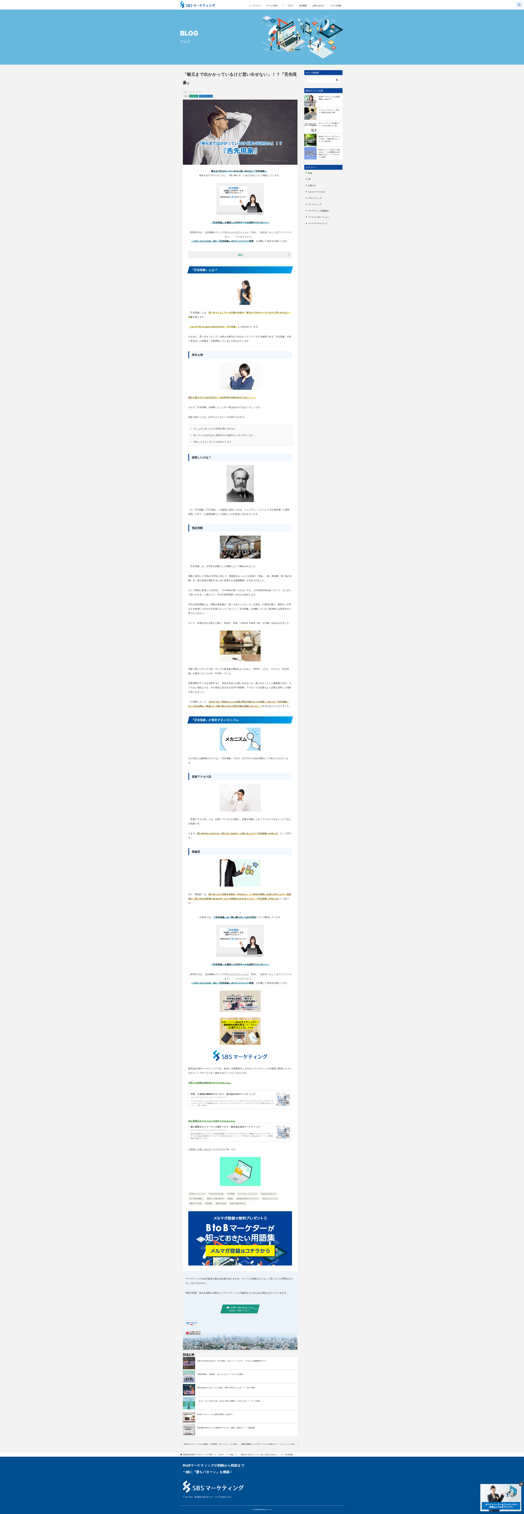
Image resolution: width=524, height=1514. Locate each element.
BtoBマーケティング (197, 1194)
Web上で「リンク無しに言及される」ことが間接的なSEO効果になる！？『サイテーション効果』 (329, 153)
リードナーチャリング (317, 223)
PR (309, 179)
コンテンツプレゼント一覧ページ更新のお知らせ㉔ (329, 111)
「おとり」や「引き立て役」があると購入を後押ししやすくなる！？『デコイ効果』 (229, 1401)
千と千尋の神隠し (196, 1199)
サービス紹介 (272, 5)
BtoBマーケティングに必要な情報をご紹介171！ (329, 98)
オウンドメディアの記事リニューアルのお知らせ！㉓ (329, 124)
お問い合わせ (318, 5)
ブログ (290, 5)
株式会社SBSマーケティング (248, 1199)
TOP (197, 1454)
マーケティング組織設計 (318, 210)
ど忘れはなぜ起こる (268, 1194)
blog (185, 96)
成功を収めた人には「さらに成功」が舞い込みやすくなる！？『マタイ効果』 (226, 1388)
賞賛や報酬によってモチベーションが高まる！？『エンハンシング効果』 (269, 1444)
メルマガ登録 (335, 5)
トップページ (255, 5)
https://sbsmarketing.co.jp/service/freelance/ (208, 1130)
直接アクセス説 (195, 1203)
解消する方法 (221, 1203)
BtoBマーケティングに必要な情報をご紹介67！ (215, 1414)
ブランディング (314, 198)
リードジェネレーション (318, 217)
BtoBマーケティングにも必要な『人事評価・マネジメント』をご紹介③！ (212, 1444)
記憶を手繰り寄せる (237, 1203)
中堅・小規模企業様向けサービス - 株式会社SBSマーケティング (222, 1094)
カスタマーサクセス (316, 192)
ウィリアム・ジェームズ (247, 1194)
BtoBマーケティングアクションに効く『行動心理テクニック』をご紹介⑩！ (329, 138)
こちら (227, 1082)
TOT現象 (230, 1194)
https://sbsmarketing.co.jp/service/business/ (208, 1097)
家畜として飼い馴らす (215, 1199)
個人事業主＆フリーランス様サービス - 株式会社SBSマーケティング (225, 1126)
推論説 (230, 1199)
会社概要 (303, 5)
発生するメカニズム (270, 1199)
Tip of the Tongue (216, 1194)
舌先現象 (208, 1203)
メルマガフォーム (238, 232)
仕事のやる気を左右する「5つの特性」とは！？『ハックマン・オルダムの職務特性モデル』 (232, 1361)
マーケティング (206, 96)
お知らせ (193, 96)
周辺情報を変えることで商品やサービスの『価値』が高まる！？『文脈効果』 (226, 1428)
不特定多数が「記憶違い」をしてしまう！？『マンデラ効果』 (221, 1374)
